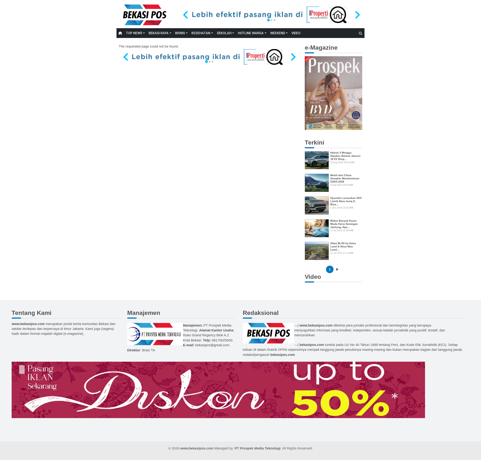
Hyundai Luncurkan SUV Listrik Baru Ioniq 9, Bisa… (346, 201)
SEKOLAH (224, 33)
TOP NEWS (134, 33)
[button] (309, 93)
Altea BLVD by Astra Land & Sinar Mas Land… (343, 246)
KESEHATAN (200, 33)
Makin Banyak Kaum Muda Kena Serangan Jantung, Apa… (344, 224)
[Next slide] (357, 15)
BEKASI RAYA (159, 33)
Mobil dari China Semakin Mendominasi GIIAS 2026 (344, 178)
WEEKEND (277, 33)
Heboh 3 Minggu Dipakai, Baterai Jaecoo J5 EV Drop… (345, 156)
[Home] (145, 15)
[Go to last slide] (186, 15)
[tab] (268, 20)
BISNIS (180, 33)
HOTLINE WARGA (251, 33)
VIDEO (295, 33)
